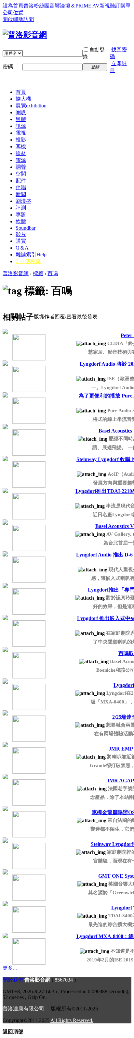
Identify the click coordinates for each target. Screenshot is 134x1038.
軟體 (21, 221)
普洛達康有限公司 (23, 1008)
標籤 (38, 273)
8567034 (64, 980)
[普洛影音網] (25, 35)
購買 (21, 241)
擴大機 (23, 99)
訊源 (21, 126)
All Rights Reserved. (71, 1020)
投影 (21, 139)
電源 (21, 160)
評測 (21, 208)
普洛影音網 (16, 273)
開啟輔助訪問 (18, 19)
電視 (21, 133)
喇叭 (21, 112)
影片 (21, 234)
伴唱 (21, 187)
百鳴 (52, 273)
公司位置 (13, 12)
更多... (10, 968)
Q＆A (22, 247)
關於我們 (13, 980)
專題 (21, 214)
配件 (21, 180)
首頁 (21, 92)
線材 (21, 153)
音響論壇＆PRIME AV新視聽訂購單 (90, 5)
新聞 (21, 194)
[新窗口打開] (19, 344)
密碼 (8, 66)
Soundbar (25, 228)
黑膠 (21, 119)
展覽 (31, 105)
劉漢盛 (23, 201)
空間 (21, 174)
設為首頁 (13, 5)
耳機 (21, 146)
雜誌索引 (31, 254)
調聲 (21, 167)
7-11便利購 (28, 261)
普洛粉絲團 (36, 5)
